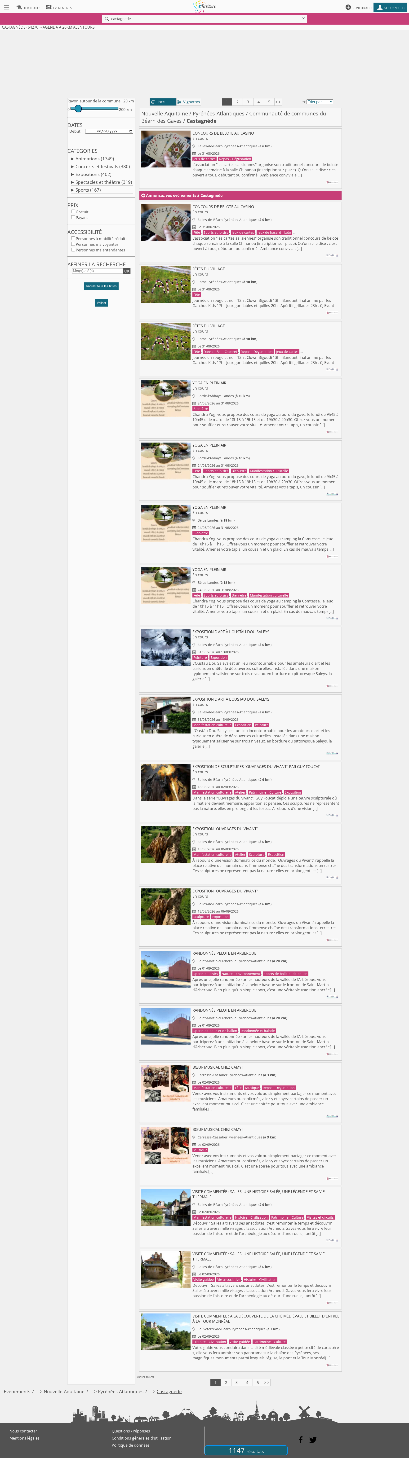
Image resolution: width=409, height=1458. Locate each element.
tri (304, 102)
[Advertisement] (204, 63)
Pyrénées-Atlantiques (219, 113)
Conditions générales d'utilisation (142, 1438)
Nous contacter (23, 1431)
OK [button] (126, 271)
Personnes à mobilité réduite (102, 238)
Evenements (17, 1391)
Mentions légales (24, 1438)
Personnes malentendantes (100, 250)
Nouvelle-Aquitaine (164, 113)
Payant (82, 217)
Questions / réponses (131, 1431)
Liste (158, 102)
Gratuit (82, 212)
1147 (246, 1450)
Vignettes (189, 102)
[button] (101, 288)
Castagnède (169, 1391)
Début (74, 131)
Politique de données (131, 1445)
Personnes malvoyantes (97, 244)
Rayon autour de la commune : (94, 101)
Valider (101, 303)
